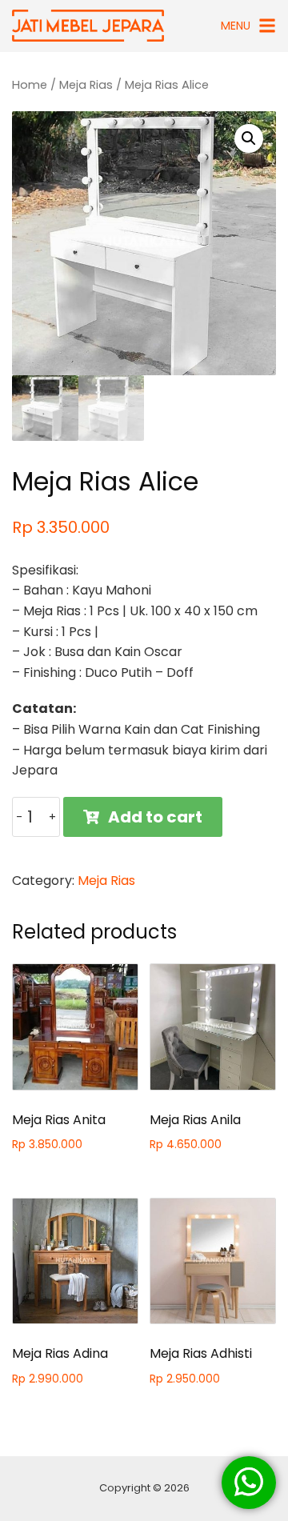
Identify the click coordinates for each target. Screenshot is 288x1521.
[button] (248, 138)
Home (29, 85)
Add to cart (155, 817)
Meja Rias (86, 85)
